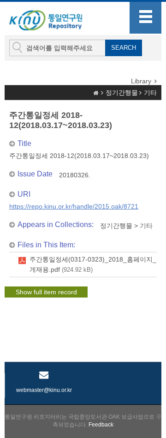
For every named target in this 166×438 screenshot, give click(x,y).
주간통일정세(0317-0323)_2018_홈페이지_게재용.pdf (93, 264)
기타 (150, 92)
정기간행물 (122, 92)
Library (141, 81)
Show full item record (46, 292)
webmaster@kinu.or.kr (44, 390)
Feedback (101, 424)
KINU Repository (55, 18)
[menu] (145, 18)
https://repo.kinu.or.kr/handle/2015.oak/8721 (73, 206)
